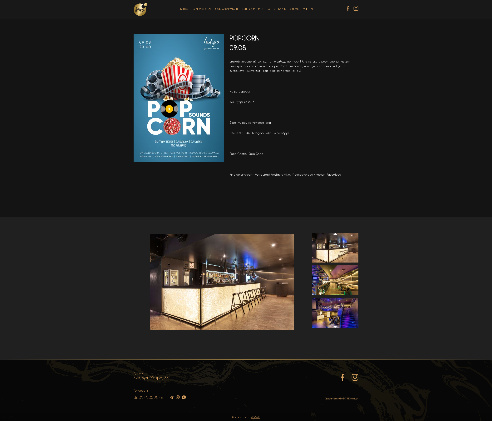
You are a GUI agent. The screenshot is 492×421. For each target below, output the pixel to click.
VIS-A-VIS (255, 417)
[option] (222, 282)
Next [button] (335, 329)
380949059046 (149, 397)
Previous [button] (335, 230)
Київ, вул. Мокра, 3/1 (152, 377)
